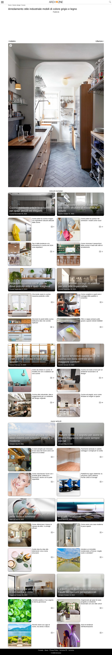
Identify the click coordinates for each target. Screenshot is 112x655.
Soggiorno (12, 595)
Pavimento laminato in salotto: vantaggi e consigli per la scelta (92, 450)
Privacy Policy (53, 650)
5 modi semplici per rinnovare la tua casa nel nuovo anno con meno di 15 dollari (43, 450)
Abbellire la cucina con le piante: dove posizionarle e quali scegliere (29, 285)
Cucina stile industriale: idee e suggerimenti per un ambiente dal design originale (42, 396)
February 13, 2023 (20, 365)
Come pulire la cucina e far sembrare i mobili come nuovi (91, 219)
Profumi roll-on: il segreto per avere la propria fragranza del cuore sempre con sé (80, 437)
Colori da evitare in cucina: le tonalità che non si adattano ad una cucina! (42, 371)
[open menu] (2, 2)
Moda (60, 519)
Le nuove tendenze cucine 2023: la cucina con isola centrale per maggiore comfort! (78, 358)
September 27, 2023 (21, 289)
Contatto (40, 650)
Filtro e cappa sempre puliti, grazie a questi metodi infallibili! (92, 320)
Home (9, 5)
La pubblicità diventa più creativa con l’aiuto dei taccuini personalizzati (80, 590)
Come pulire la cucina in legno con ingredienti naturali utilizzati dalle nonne (43, 220)
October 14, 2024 (69, 595)
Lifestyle (12, 444)
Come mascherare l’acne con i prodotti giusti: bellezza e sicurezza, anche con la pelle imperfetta (42, 476)
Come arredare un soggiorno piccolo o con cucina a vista (30, 590)
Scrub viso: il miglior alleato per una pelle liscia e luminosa (30, 515)
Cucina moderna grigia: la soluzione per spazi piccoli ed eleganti (30, 209)
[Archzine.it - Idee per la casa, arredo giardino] (56, 2)
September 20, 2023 (69, 289)
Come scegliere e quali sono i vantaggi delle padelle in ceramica (91, 296)
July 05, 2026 (19, 444)
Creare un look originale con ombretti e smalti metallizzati (80, 515)
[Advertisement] (56, 25)
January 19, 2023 (68, 365)
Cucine (23, 5)
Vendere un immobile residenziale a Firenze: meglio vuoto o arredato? (91, 551)
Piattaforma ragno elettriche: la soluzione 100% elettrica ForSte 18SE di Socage (91, 475)
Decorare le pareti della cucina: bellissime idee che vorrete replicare (43, 321)
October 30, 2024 (22, 595)
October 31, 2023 (68, 214)
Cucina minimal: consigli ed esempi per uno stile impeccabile (79, 285)
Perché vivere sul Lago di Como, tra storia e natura (41, 625)
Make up (12, 519)
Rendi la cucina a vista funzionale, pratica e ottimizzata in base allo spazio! (29, 358)
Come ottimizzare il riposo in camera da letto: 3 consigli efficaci (42, 526)
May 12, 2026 (68, 444)
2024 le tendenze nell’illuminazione (87, 625)
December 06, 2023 (21, 214)
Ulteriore (99, 41)
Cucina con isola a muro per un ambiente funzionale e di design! (92, 371)
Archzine (71, 650)
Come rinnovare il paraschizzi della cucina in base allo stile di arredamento (91, 245)
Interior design (16, 5)
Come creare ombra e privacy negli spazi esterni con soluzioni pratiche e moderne (31, 437)
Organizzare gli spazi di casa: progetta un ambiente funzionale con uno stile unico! (91, 602)
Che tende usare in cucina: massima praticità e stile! (41, 295)
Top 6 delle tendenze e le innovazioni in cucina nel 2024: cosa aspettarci (42, 245)
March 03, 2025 (67, 519)
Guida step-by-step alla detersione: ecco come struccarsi (40, 551)
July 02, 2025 (19, 519)
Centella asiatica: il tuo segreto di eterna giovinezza (42, 601)
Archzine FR (63, 650)
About (46, 650)
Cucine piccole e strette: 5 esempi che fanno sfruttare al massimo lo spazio (78, 207)
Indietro (12, 41)
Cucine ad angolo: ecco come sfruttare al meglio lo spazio (91, 395)
